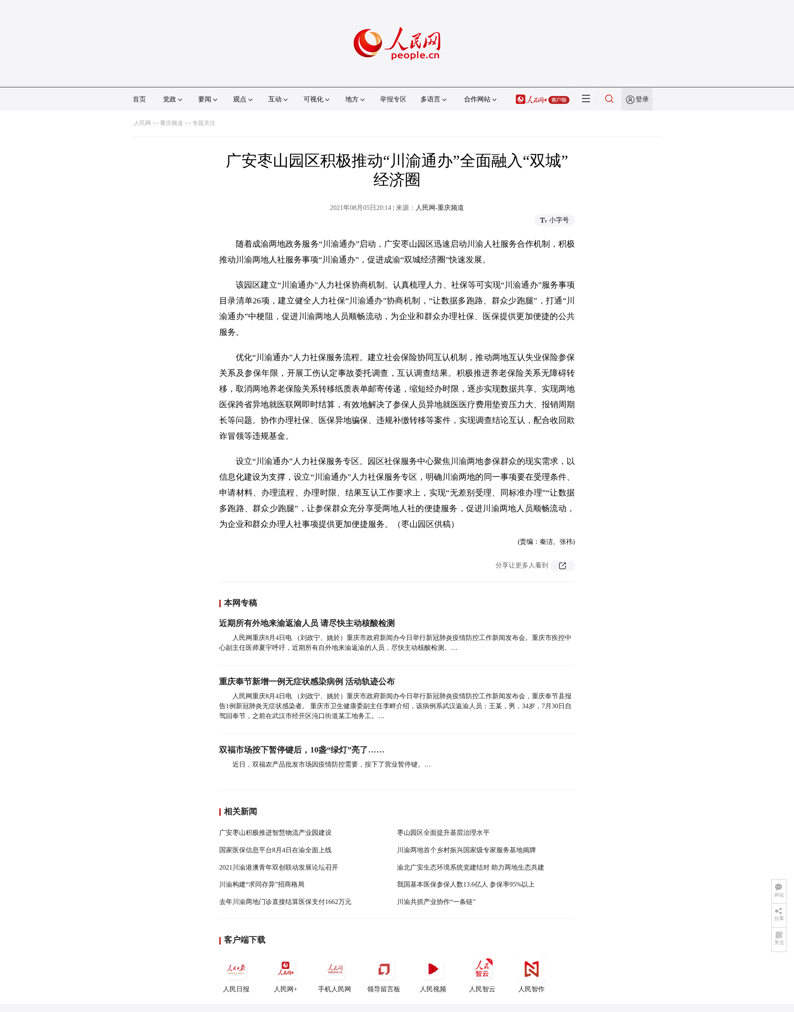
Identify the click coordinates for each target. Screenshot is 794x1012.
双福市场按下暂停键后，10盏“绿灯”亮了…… (302, 749)
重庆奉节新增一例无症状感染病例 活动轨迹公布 (307, 681)
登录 (642, 99)
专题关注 (203, 123)
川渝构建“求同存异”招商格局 (261, 884)
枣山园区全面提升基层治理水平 (443, 832)
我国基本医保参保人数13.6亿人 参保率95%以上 (466, 884)
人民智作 (531, 989)
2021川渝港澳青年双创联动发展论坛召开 (278, 867)
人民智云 (482, 989)
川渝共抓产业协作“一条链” (436, 901)
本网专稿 (240, 602)
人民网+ (285, 989)
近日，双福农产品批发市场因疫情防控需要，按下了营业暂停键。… (331, 764)
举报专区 (393, 99)
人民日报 (236, 989)
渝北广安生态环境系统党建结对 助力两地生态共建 (470, 867)
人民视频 (433, 989)
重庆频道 (171, 123)
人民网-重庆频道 (440, 207)
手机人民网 (334, 989)
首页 (139, 99)
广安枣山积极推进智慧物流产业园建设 (275, 832)
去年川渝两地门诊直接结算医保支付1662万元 (285, 901)
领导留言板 (383, 989)
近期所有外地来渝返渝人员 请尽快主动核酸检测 (307, 622)
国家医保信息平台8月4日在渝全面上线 (275, 849)
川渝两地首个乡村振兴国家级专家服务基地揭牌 (466, 849)
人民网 (142, 123)
